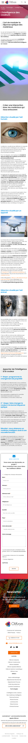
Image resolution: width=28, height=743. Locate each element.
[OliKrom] (10, 2)
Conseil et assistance (14, 686)
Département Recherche (14, 679)
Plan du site (15, 736)
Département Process (14, 682)
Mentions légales (10, 733)
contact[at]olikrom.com (15, 643)
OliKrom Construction (14, 662)
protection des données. (20, 551)
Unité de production (14, 684)
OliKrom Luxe (14, 671)
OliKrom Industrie (14, 660)
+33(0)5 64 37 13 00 (14, 637)
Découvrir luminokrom (13, 726)
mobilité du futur (5, 275)
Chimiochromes (14, 706)
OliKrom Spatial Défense (14, 666)
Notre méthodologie (14, 677)
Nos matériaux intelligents (14, 695)
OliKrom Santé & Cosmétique (14, 669)
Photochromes (14, 699)
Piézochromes (14, 704)
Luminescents (14, 701)
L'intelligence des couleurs (14, 692)
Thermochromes (14, 697)
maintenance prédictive (18, 272)
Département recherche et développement (12, 353)
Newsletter (14, 652)
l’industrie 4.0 (5, 272)
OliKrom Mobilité (14, 664)
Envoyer (14, 568)
